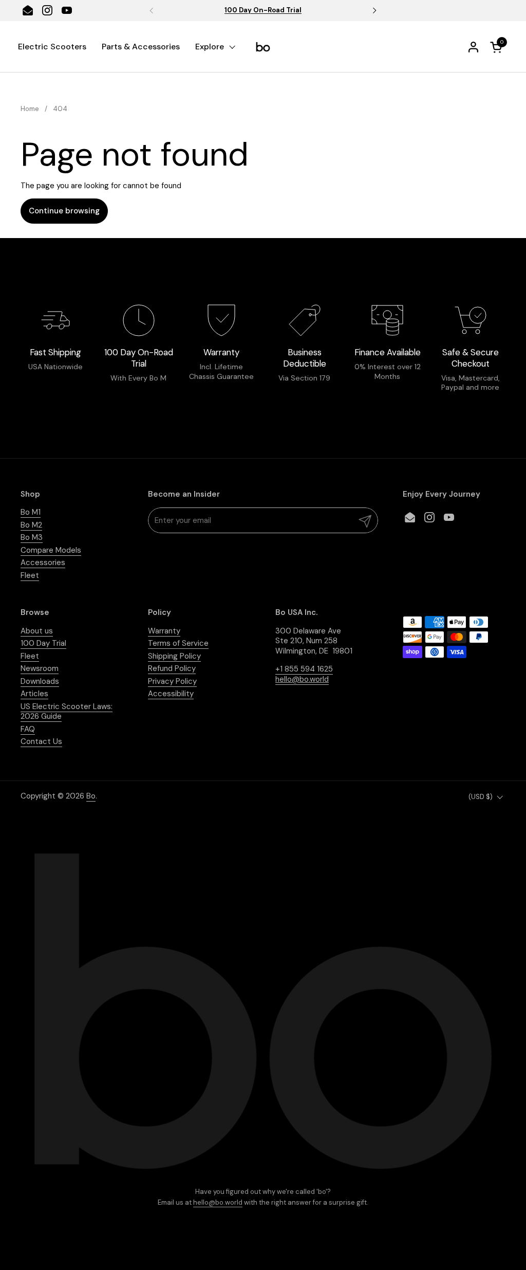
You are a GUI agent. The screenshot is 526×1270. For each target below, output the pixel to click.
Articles (34, 693)
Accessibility (171, 693)
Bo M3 (32, 537)
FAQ (28, 729)
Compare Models (51, 550)
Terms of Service (178, 643)
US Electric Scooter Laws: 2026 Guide (66, 711)
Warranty (164, 631)
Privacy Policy (172, 681)
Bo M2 (31, 525)
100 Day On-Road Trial (263, 10)
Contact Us (41, 741)
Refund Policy (172, 668)
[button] (497, 47)
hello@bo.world (217, 1202)
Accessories (43, 562)
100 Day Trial (43, 643)
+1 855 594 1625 (304, 669)
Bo (91, 796)
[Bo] (263, 47)
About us (37, 631)
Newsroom (40, 668)
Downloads (40, 681)
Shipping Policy (174, 656)
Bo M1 (31, 512)
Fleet (30, 575)
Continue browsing (64, 211)
